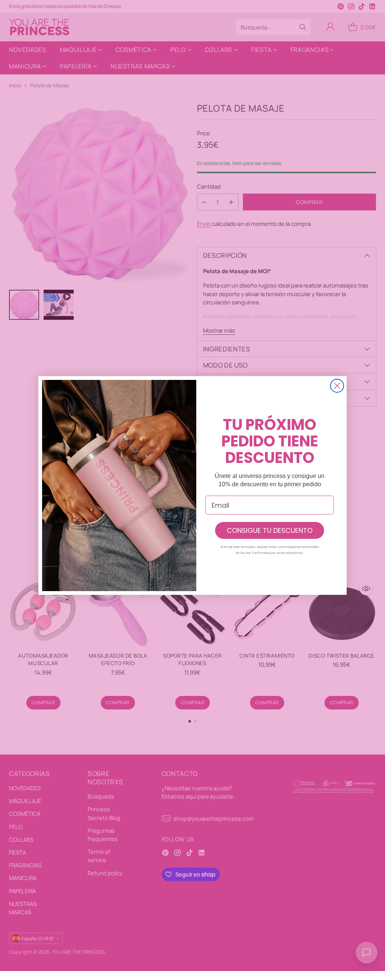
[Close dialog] (337, 385)
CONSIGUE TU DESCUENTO (269, 530)
